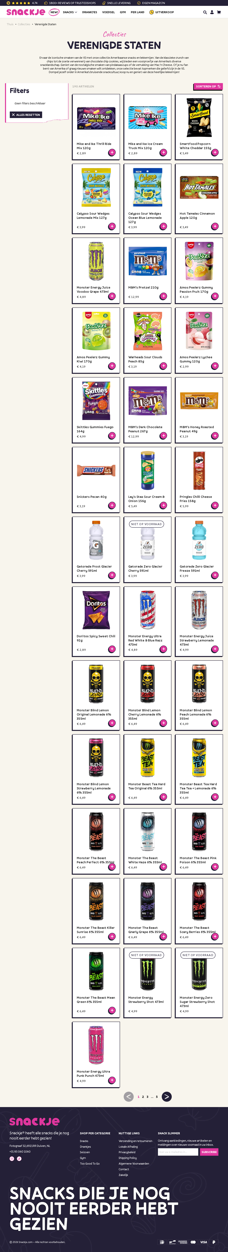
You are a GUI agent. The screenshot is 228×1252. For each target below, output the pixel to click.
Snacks (84, 1141)
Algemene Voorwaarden (134, 1163)
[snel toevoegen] (112, 152)
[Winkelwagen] (219, 12)
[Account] (212, 12)
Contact (124, 1169)
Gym (83, 1158)
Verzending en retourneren (135, 1141)
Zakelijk (123, 1175)
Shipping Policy (128, 1158)
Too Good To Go (90, 1163)
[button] (167, 1097)
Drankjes (85, 1147)
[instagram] (12, 1158)
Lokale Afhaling (128, 1147)
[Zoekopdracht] (205, 12)
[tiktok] (19, 1158)
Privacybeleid (127, 1152)
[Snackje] (26, 12)
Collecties (24, 24)
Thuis (10, 24)
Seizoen (85, 1152)
